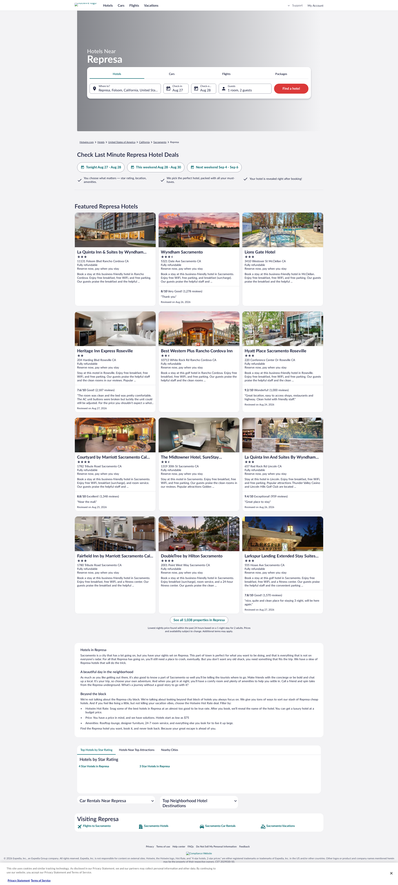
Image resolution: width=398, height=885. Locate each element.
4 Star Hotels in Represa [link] (94, 766)
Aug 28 (205, 90)
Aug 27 (177, 90)
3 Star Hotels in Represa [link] (155, 766)
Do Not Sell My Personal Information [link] (216, 846)
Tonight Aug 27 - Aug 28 (103, 167)
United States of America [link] (121, 142)
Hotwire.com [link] (87, 142)
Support (297, 5)
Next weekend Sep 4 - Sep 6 (217, 167)
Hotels (108, 5)
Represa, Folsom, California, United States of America (130, 90)
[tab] (117, 74)
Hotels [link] (100, 142)
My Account (315, 5)
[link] (107, 826)
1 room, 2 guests (240, 90)
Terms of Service (41, 880)
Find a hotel (291, 88)
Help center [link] (178, 846)
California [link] (144, 142)
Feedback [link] (244, 846)
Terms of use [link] (163, 846)
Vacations (151, 5)
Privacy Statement (19, 880)
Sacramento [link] (159, 142)
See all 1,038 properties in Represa (199, 620)
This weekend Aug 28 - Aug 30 (158, 167)
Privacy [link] (150, 846)
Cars (121, 5)
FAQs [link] (191, 846)
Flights (134, 5)
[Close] (391, 873)
